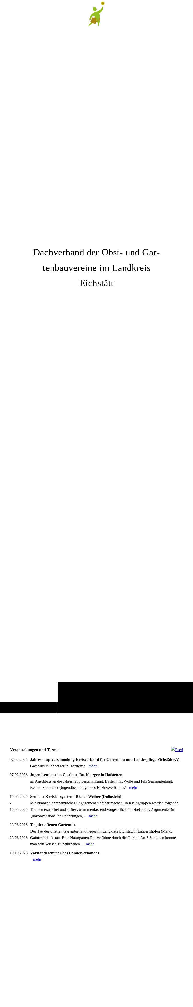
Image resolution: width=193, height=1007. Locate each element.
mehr (93, 766)
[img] (96, 370)
